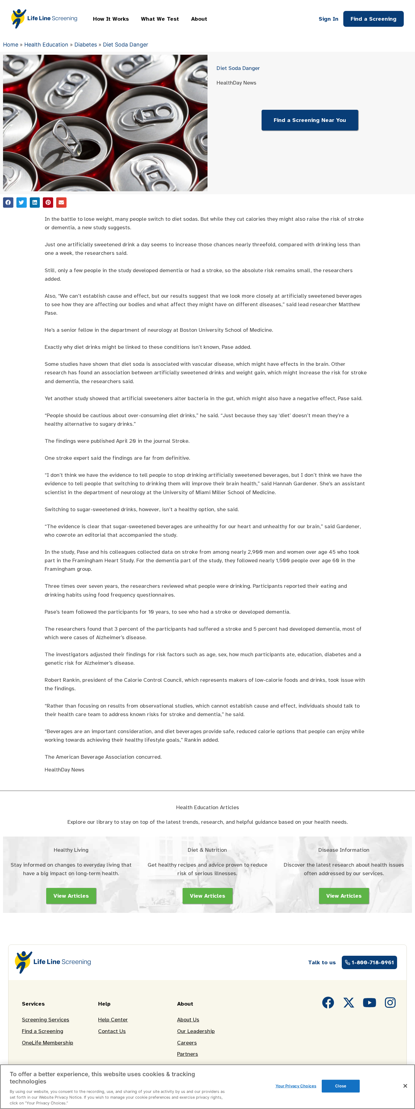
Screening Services (45, 1019)
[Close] (405, 1086)
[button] (8, 202)
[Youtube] (369, 1002)
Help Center (113, 1019)
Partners (187, 1054)
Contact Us (112, 1031)
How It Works (111, 19)
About (199, 19)
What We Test (160, 19)
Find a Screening (42, 1031)
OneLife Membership (47, 1042)
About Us (188, 1019)
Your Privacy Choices (296, 1085)
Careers (187, 1042)
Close (340, 1085)
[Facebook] (328, 1002)
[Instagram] (390, 1002)
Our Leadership (196, 1031)
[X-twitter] (349, 1002)
